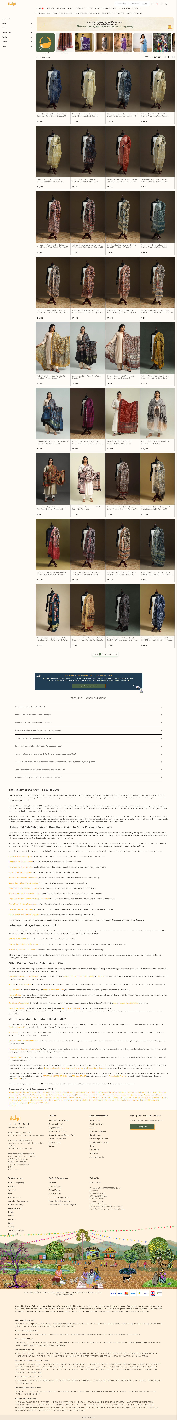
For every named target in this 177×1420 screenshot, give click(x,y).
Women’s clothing (17, 976)
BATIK (133, 1342)
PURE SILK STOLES (32, 1394)
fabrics (12, 1027)
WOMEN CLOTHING (84, 8)
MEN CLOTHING (102, 8)
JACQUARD (52, 1342)
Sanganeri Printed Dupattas (21, 862)
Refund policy (49, 1292)
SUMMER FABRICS (23, 1334)
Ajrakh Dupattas (16, 1092)
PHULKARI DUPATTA (66, 1391)
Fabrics (12, 984)
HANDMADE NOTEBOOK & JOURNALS (128, 1407)
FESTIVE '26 (118, 13)
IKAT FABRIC (39, 1356)
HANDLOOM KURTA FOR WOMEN (89, 1402)
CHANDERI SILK (110, 1342)
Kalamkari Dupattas (81, 1092)
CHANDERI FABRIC (121, 1353)
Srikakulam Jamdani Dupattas (154, 1097)
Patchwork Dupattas (122, 1095)
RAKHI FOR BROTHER (65, 1326)
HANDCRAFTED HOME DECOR (139, 1402)
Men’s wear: (14, 990)
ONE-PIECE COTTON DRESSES (48, 1410)
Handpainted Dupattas (39, 1103)
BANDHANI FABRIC (139, 1356)
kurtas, (73, 976)
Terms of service (78, 1292)
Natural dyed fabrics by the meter (23, 944)
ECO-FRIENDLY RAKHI (95, 1324)
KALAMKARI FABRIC (55, 1356)
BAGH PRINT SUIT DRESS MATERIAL (91, 1364)
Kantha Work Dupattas (155, 1092)
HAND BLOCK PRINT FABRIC (143, 1353)
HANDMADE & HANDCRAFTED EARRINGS (59, 1407)
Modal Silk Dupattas (150, 1100)
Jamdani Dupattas (156, 1095)
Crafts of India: (15, 1057)
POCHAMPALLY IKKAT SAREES (148, 1380)
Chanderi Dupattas (132, 1097)
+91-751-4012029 (96, 1206)
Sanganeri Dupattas (100, 1092)
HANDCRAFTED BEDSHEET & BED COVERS (33, 1405)
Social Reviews (120, 1076)
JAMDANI (75, 1342)
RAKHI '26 (106, 13)
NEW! (38, 8)
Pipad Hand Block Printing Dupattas (25, 888)
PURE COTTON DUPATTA (87, 1391)
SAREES (115, 8)
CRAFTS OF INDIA (134, 13)
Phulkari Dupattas (32, 1097)
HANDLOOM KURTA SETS (62, 1402)
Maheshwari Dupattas (18, 1103)
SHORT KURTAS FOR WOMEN (127, 1334)
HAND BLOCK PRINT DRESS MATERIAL (112, 1367)
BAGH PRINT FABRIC (60, 1353)
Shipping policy (94, 1292)
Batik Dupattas (115, 1097)
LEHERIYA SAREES (24, 1383)
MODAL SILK (123, 1342)
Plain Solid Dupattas (18, 1095)
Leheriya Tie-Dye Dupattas (20, 909)
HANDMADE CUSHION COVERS (67, 1405)
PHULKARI (96, 1342)
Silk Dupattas (111, 1100)
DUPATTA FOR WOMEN (25, 1391)
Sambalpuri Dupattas (134, 1092)
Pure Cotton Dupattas (73, 1100)
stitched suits (82, 976)
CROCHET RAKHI (60, 1324)
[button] (166, 3)
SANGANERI (64, 1342)
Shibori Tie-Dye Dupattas (20, 872)
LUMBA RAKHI (155, 1324)
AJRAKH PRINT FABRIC (40, 1353)
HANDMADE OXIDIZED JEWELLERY (94, 1407)
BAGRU (18, 1345)
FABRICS (50, 8)
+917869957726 (108, 1188)
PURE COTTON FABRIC (81, 1353)
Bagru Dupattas (16, 1097)
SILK (31, 1345)
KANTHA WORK (153, 1342)
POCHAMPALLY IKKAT (44, 1345)
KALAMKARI (20, 1342)
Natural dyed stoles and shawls (22, 949)
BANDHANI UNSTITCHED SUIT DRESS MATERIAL (121, 1370)
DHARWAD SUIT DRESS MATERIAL (50, 1367)
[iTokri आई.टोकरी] (12, 4)
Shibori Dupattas (139, 1095)
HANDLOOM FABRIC (24, 1356)
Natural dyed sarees (17, 939)
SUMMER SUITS (77, 1334)
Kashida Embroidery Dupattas (74, 1097)
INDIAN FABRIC (21, 1353)
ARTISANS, (47, 1076)
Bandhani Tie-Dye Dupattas (21, 867)
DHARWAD (85, 1342)
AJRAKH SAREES (47, 1380)
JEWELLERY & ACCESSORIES (65, 13)
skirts (91, 976)
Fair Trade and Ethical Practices (22, 1041)
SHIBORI (141, 1342)
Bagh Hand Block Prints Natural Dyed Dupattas (29, 899)
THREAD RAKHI (113, 1324)
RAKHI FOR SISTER (46, 1326)
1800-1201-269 (95, 1196)
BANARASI (60, 1345)
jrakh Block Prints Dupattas (22, 856)
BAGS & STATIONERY (90, 13)
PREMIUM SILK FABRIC (100, 1356)
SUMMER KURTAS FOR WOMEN (99, 1334)
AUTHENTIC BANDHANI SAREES (70, 1380)
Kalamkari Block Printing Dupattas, (24, 893)
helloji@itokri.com (118, 1209)
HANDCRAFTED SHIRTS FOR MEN (97, 1405)
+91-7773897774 (96, 1201)
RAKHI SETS (127, 1324)
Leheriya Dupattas (63, 1092)
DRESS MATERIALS (64, 8)
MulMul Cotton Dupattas (129, 1100)
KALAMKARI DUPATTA (108, 1391)
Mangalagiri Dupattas (98, 1097)
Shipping (69, 1068)
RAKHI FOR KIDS (140, 1324)
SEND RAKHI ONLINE (42, 1324)
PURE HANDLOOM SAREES (26, 1380)
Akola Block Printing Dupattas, (22, 904)
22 (110, 654)
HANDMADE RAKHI (23, 1324)
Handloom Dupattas (53, 1100)
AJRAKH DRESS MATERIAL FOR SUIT (59, 1364)
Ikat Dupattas (48, 1092)
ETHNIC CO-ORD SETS (114, 1402)
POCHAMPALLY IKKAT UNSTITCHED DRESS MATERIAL (54, 1370)
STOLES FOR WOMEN (46, 1391)
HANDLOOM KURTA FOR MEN (126, 1405)
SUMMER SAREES (39, 1334)
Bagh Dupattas (116, 1092)
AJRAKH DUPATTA (128, 1391)
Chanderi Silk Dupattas (94, 1100)
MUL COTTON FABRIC (101, 1353)
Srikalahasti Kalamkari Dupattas (61, 1095)
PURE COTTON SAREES (95, 1380)
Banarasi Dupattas (84, 1095)
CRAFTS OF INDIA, (60, 1076)
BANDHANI (41, 1342)
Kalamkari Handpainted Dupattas (23, 877)
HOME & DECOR (42, 13)
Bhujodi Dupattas (35, 1100)
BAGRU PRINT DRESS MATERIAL (123, 1364)
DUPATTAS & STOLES (131, 8)
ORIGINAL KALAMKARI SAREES (120, 1380)
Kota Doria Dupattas (37, 1095)
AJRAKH (30, 1342)
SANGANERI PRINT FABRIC (77, 1356)
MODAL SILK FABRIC (121, 1356)
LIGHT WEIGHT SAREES (59, 1334)
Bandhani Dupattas (32, 1092)
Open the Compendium (88, 686)
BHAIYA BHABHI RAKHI (26, 1326)
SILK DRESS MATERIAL (89, 1370)
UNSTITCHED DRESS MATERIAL (28, 1364)
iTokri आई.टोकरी (35, 1292)
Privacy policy (63, 1292)
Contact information (63, 1295)
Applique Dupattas (18, 1100)
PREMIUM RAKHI (76, 1324)
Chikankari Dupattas (102, 1095)
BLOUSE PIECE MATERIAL (73, 1410)
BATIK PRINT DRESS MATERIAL (80, 1367)
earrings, (126, 1003)
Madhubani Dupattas (50, 1097)
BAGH (25, 1345)
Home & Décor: (15, 995)
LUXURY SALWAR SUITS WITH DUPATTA (32, 1402)
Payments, (78, 1068)
